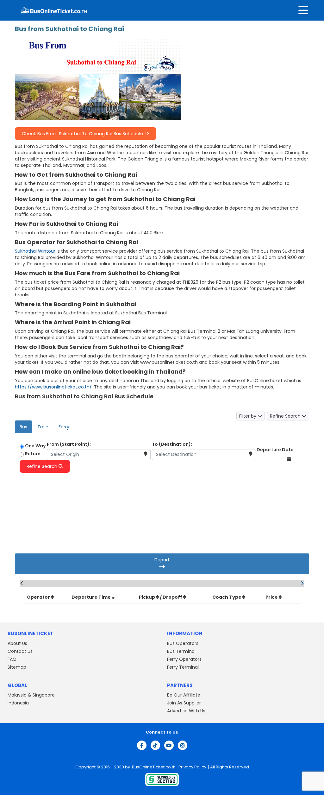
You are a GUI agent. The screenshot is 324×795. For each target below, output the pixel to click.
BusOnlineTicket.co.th (154, 767)
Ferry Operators (184, 659)
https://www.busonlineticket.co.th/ (53, 387)
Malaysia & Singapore (31, 695)
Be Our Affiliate (183, 695)
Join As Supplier (184, 703)
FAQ (12, 659)
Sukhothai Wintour (35, 251)
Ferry (64, 427)
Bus (23, 427)
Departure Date (275, 449)
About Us (17, 643)
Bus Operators (182, 643)
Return (32, 454)
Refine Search (286, 416)
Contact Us (20, 651)
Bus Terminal (181, 651)
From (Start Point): (69, 444)
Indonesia (18, 703)
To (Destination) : (172, 479)
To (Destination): (172, 444)
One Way (35, 446)
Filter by (248, 416)
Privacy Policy (192, 767)
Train (42, 427)
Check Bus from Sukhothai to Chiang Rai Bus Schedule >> (85, 133)
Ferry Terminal (183, 667)
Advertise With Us (186, 711)
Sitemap (17, 667)
